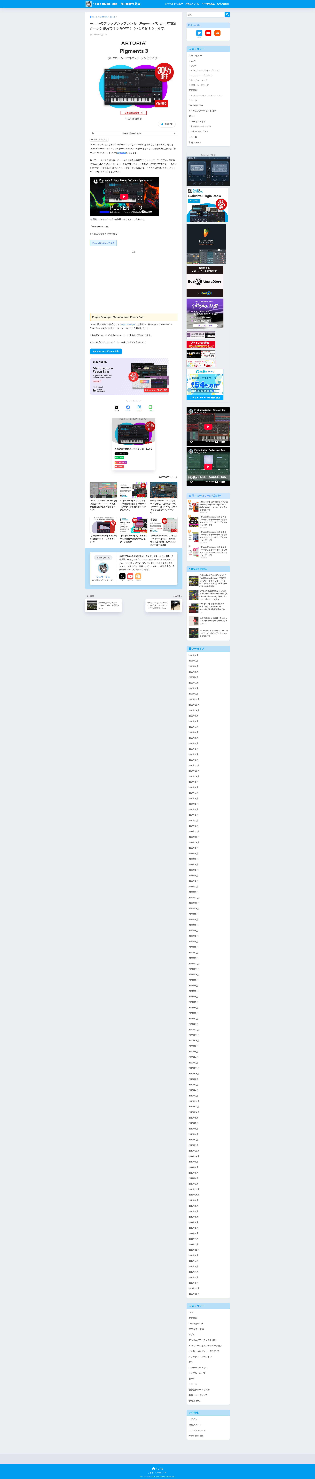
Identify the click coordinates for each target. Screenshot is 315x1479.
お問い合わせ (223, 4)
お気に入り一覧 (192, 4)
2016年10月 (194, 1195)
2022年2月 (193, 952)
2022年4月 (193, 941)
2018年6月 (193, 1129)
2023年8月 (193, 853)
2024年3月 (193, 815)
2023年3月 (193, 881)
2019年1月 (193, 1096)
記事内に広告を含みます (132, 133)
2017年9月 (193, 1162)
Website (138, 580)
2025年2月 (193, 754)
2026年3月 (193, 683)
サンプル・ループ (199, 80)
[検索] (227, 14)
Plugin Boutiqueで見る (103, 243)
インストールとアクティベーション (206, 95)
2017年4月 (193, 1178)
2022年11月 (194, 903)
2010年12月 (194, 1250)
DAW (193, 61)
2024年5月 (193, 804)
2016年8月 (193, 1206)
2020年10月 (194, 1041)
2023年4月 (193, 875)
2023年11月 (194, 837)
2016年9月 (193, 1200)
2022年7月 (193, 925)
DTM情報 (193, 90)
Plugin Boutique (127, 324)
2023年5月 (193, 870)
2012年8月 (193, 1228)
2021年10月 (194, 974)
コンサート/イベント (198, 131)
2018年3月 (193, 1140)
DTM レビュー (195, 55)
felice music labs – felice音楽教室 (116, 4)
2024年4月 (193, 809)
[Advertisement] (133, 282)
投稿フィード (195, 1425)
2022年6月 (193, 930)
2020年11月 (194, 1035)
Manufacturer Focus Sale (106, 351)
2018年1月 (193, 1145)
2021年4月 (193, 1007)
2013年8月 (193, 1217)
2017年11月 (194, 1151)
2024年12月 (194, 765)
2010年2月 (193, 1277)
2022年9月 (193, 914)
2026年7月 (193, 661)
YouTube (130, 580)
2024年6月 (193, 798)
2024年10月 (194, 776)
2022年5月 (193, 936)
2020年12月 (194, 1029)
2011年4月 (193, 1239)
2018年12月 (194, 1101)
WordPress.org (196, 1436)
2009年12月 (194, 1288)
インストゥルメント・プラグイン (205, 70)
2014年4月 (193, 1211)
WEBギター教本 (198, 122)
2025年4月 (193, 743)
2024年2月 (193, 820)
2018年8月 (193, 1118)
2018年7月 (193, 1123)
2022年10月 (194, 908)
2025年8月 (193, 721)
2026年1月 (193, 694)
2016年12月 (194, 1189)
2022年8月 (193, 919)
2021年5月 (193, 1002)
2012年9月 (193, 1222)
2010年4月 (193, 1272)
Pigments (121, 152)
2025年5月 (193, 738)
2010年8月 (193, 1255)
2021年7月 (193, 991)
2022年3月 (193, 947)
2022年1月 (193, 958)
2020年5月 (193, 1052)
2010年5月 (193, 1266)
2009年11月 (194, 1294)
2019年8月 (193, 1079)
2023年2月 (193, 886)
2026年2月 (193, 688)
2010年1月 (193, 1283)
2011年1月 (193, 1244)
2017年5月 (193, 1173)
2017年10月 (194, 1156)
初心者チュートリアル (201, 126)
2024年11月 (194, 771)
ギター (192, 116)
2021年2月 (193, 1019)
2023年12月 (194, 831)
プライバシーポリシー (157, 1473)
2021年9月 (193, 980)
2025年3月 (193, 749)
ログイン (193, 1419)
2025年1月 (193, 760)
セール (174, 477)
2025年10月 (194, 710)
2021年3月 (193, 1013)
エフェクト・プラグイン (202, 75)
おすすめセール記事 (174, 4)
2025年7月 (193, 727)
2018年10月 (194, 1112)
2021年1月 (193, 1024)
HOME (159, 1468)
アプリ (194, 66)
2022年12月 (194, 897)
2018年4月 (193, 1134)
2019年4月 (193, 1090)
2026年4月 (193, 677)
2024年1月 (193, 826)
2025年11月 (194, 705)
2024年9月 (193, 782)
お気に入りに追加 (100, 139)
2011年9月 (193, 1233)
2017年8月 (193, 1167)
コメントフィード (197, 1430)
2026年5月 (193, 672)
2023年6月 (193, 864)
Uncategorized (196, 105)
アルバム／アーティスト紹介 (202, 111)
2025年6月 (193, 732)
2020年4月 (193, 1057)
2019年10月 (194, 1074)
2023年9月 (193, 848)
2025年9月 (193, 716)
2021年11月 (194, 969)
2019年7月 (193, 1085)
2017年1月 (193, 1184)
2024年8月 (193, 787)
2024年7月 (193, 793)
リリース (193, 137)
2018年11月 (194, 1107)
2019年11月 (194, 1068)
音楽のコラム (195, 142)
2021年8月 (193, 986)
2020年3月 (193, 1062)
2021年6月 (193, 996)
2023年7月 (193, 859)
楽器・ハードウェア (200, 85)
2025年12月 (194, 699)
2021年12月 (194, 963)
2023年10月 (194, 842)
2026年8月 (193, 655)
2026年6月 (193, 666)
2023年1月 (193, 892)
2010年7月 (193, 1261)
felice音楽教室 (208, 4)
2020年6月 (193, 1046)
